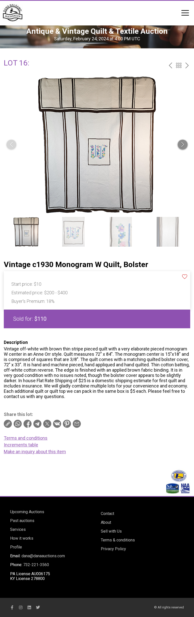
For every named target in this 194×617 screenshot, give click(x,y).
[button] (183, 145)
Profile (16, 547)
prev (170, 65)
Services (18, 529)
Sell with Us (111, 531)
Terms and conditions (25, 438)
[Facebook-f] (12, 607)
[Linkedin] (29, 607)
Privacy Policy (113, 548)
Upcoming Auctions (27, 511)
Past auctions (22, 520)
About (106, 522)
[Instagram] (21, 607)
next (187, 65)
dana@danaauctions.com (43, 556)
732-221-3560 (36, 564)
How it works (21, 538)
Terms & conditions (118, 540)
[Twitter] (38, 607)
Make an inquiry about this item (35, 451)
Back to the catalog (179, 65)
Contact (107, 513)
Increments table (21, 444)
